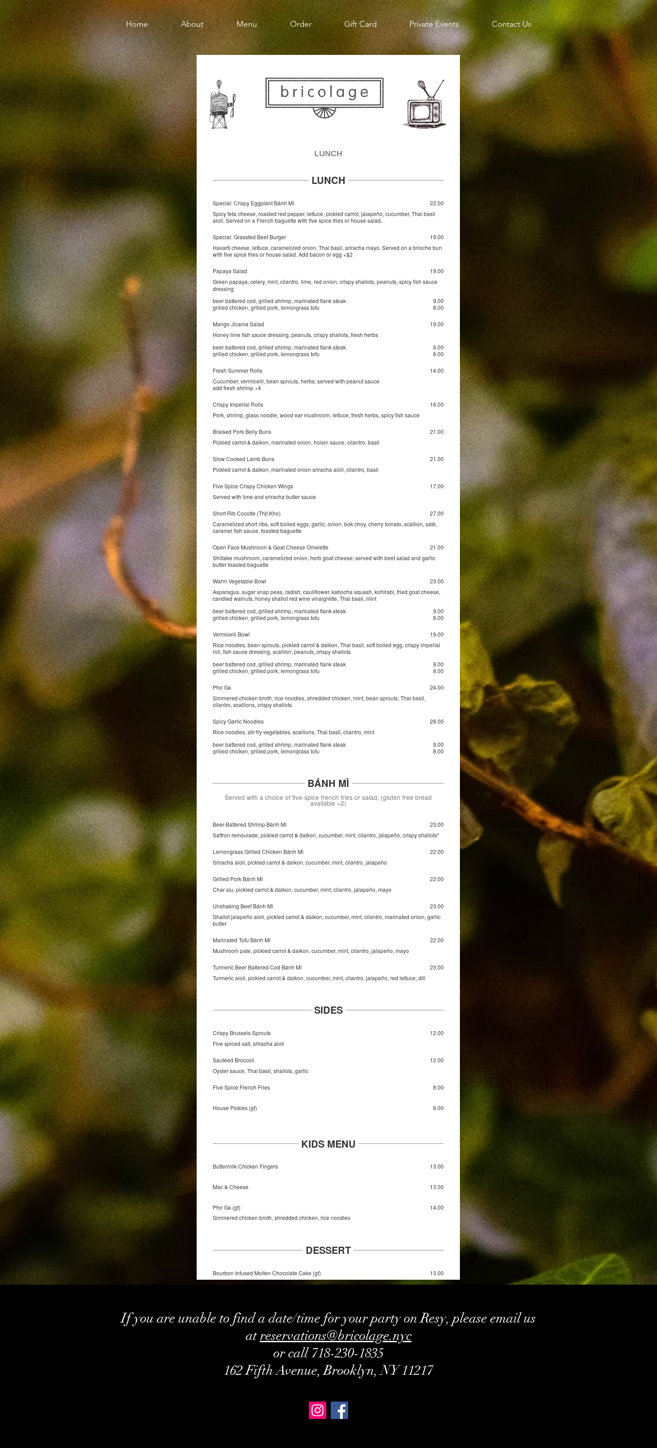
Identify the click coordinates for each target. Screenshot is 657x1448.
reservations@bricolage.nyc (336, 1335)
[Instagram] (317, 1410)
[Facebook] (339, 1410)
